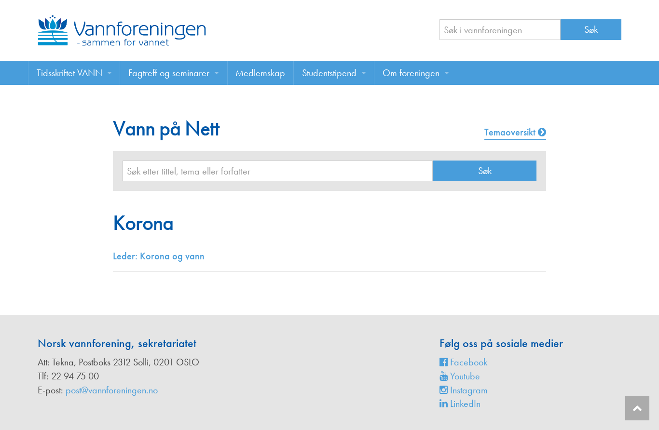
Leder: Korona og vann (159, 256)
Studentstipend (329, 73)
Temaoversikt (511, 132)
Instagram (468, 390)
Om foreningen (411, 73)
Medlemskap (260, 73)
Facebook (467, 362)
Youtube (464, 376)
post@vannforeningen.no (112, 390)
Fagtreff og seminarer (168, 73)
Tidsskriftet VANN (69, 73)
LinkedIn (464, 403)
